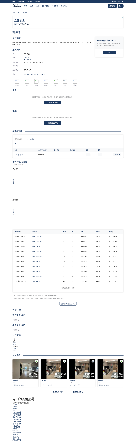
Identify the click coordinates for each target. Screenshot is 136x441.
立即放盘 (112, 6)
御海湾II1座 (36, 246)
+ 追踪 (109, 52)
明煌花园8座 (16, 427)
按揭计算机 (21, 1)
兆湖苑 (14, 406)
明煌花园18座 (16, 414)
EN (119, 1)
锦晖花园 (15, 436)
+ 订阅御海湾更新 (52, 102)
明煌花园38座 (16, 423)
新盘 (37, 6)
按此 (15, 24)
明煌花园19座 (16, 416)
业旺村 (14, 405)
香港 (13, 12)
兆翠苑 (14, 408)
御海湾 (15, 380)
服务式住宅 (45, 6)
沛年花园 (15, 430)
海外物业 (55, 6)
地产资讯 (29, 1)
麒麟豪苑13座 (16, 440)
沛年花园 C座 (16, 432)
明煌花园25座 (16, 421)
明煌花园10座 (16, 412)
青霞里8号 (15, 438)
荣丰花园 (15, 434)
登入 (120, 6)
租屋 (31, 6)
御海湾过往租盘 (58, 392)
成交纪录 (37, 1)
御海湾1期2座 (19, 155)
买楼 (25, 6)
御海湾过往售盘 (78, 392)
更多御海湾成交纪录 (68, 304)
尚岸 (13, 410)
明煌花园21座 (16, 419)
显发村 (14, 429)
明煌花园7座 (16, 425)
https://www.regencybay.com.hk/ (34, 74)
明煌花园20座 (16, 417)
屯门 (19, 12)
